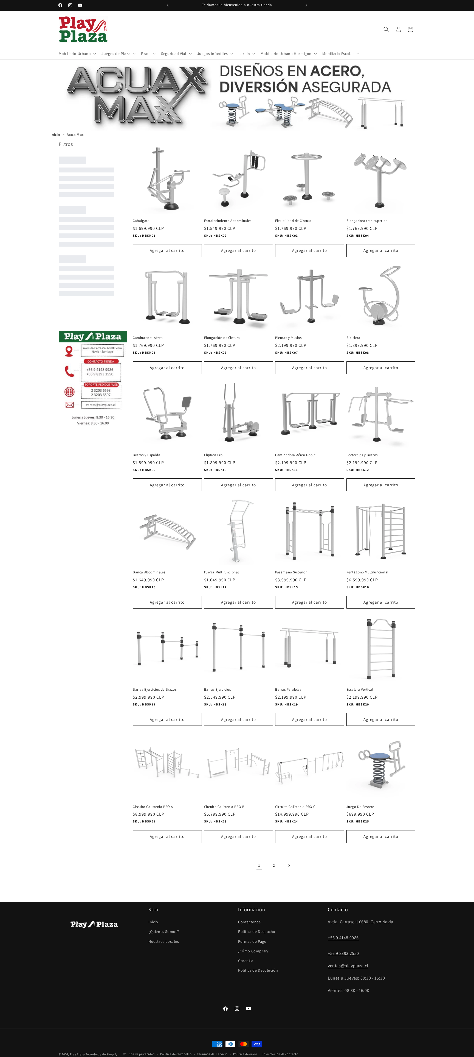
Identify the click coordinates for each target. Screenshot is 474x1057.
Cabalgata (141, 221)
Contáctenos (249, 921)
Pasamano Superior (291, 572)
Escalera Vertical (359, 689)
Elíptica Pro (213, 455)
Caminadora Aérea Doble (295, 455)
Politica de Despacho (256, 931)
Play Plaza (77, 1054)
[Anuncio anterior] (168, 5)
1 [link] (259, 865)
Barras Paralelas (288, 689)
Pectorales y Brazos (362, 455)
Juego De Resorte (360, 807)
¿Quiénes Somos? (163, 931)
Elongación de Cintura (222, 338)
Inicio (153, 921)
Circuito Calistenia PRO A (153, 807)
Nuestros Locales (163, 941)
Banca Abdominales (149, 572)
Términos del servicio (212, 1054)
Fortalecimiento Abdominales (228, 221)
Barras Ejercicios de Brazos (154, 689)
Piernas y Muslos (288, 338)
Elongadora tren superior (366, 221)
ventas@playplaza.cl (348, 966)
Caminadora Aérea (148, 338)
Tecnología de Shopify (101, 1054)
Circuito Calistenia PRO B (224, 807)
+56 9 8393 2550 (343, 953)
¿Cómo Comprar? (253, 951)
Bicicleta (353, 338)
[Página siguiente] (289, 866)
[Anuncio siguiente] (306, 5)
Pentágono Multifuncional (367, 572)
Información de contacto (280, 1054)
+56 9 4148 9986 (343, 938)
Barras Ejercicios (217, 689)
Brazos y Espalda (146, 455)
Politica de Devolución (258, 970)
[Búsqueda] (386, 29)
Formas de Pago (252, 941)
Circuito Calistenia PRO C (295, 807)
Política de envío (245, 1054)
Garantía (245, 960)
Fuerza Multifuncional (221, 572)
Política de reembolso (176, 1054)
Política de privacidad (139, 1054)
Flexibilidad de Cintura (293, 221)
